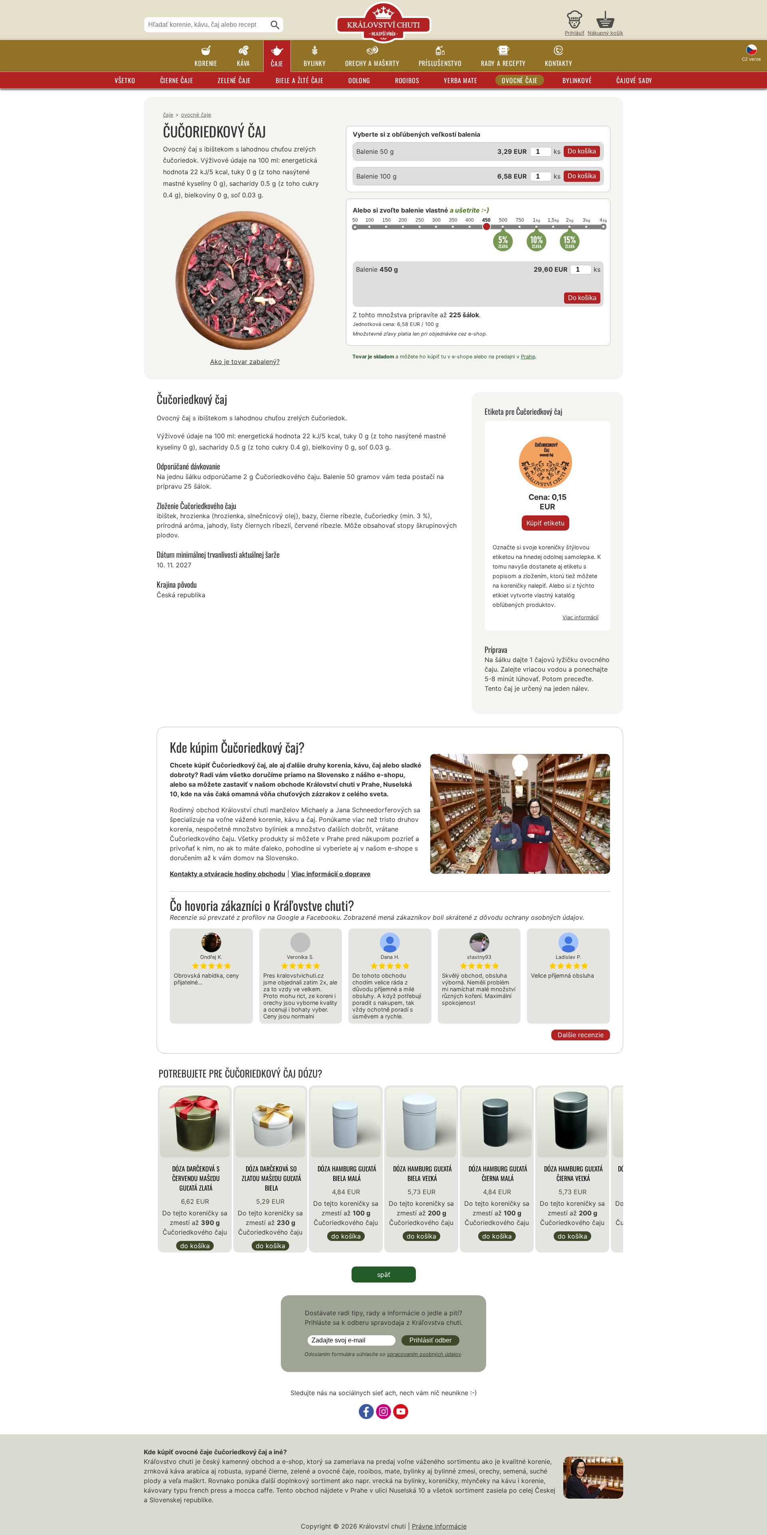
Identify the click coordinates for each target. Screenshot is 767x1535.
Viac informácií (580, 617)
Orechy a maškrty (372, 63)
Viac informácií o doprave (331, 874)
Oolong (359, 80)
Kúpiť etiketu (545, 523)
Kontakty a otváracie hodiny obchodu (227, 874)
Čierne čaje (176, 80)
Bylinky (315, 63)
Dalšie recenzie (581, 1035)
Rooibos (407, 80)
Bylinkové (577, 80)
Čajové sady (634, 80)
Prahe (528, 357)
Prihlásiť (574, 33)
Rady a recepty (503, 63)
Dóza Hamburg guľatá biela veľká (422, 1173)
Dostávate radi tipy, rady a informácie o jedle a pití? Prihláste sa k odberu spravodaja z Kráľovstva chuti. (384, 1317)
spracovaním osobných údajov (424, 1354)
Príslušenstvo (440, 63)
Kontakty (558, 63)
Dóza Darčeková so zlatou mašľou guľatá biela (271, 1178)
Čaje (277, 63)
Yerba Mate (460, 80)
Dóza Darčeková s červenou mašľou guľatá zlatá (196, 1178)
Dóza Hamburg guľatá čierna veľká (573, 1173)
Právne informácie (439, 1526)
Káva (243, 63)
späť (383, 1275)
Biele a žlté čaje (300, 80)
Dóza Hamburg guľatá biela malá (347, 1173)
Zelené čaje (234, 80)
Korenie (206, 63)
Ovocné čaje (520, 80)
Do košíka (195, 1246)
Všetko (125, 80)
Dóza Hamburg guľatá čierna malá (498, 1173)
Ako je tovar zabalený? (245, 362)
